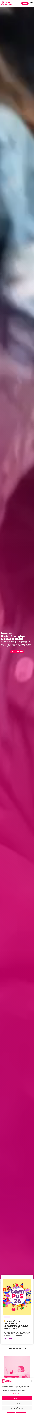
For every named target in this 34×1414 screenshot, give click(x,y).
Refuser (17, 1403)
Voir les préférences (17, 1408)
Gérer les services (16, 1393)
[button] (31, 1381)
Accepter (17, 1398)
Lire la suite (8, 1338)
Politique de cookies (11, 1412)
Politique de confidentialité (21, 1412)
